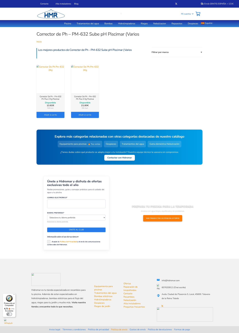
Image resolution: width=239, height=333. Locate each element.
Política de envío (119, 329)
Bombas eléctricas (103, 296)
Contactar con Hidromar (119, 157)
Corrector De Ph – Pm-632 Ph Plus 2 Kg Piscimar (50, 97)
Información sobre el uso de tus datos (62, 237)
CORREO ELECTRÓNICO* (57, 198)
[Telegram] (190, 4)
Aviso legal (54, 329)
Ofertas (127, 283)
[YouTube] (181, 4)
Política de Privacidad (68, 242)
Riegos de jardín (102, 306)
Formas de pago (182, 329)
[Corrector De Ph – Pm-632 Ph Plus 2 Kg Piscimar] (50, 79)
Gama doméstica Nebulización (164, 144)
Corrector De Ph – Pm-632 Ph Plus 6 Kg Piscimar (85, 97)
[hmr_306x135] (51, 14)
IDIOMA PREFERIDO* (55, 213)
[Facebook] (171, 4)
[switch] (9, 314)
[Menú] (14, 295)
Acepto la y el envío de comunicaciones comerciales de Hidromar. (73, 243)
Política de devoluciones (160, 329)
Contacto (128, 293)
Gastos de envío (138, 329)
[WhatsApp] (8, 323)
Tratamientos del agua (133, 144)
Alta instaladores (132, 303)
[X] (176, 4)
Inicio (39, 41)
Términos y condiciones (74, 329)
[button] (185, 14)
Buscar (115, 13)
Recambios (129, 296)
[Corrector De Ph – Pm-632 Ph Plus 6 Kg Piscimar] (85, 79)
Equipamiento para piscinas (80, 144)
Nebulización (130, 300)
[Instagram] (185, 4)
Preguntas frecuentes (134, 306)
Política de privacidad (98, 329)
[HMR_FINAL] (45, 279)
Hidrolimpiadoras (102, 299)
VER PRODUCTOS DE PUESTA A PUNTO (162, 218)
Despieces (111, 144)
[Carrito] (197, 14)
